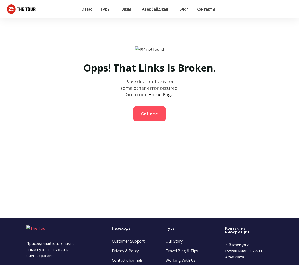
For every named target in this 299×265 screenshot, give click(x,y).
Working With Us (181, 260)
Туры (105, 9)
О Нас (86, 9)
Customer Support (128, 241)
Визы (126, 9)
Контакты (205, 9)
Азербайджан (155, 9)
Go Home (149, 113)
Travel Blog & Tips (182, 250)
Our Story (174, 241)
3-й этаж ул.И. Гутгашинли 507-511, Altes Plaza (244, 251)
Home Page (160, 94)
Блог (183, 9)
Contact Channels (127, 260)
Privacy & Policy (125, 250)
